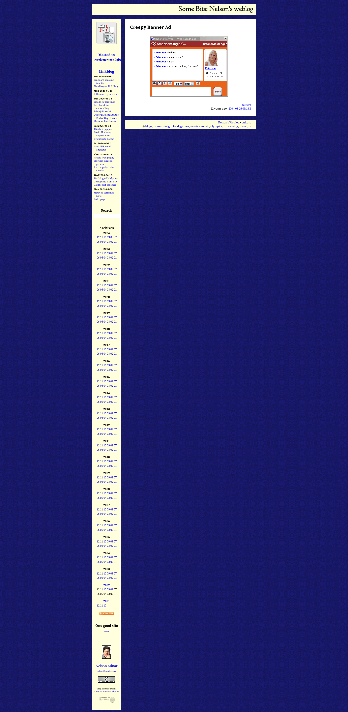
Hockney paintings (104, 101)
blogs (148, 126)
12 (98, 237)
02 (111, 242)
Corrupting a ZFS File (105, 181)
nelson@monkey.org (106, 671)
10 (105, 237)
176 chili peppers (103, 129)
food (176, 126)
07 (115, 237)
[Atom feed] (106, 613)
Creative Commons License (106, 691)
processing (231, 126)
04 (105, 242)
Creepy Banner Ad (150, 27)
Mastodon (107, 57)
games (184, 126)
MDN (106, 631)
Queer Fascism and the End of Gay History (106, 116)
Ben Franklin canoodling (101, 106)
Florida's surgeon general (103, 162)
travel (243, 126)
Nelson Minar (107, 665)
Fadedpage (99, 199)
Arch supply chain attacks (104, 169)
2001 (106, 601)
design (167, 126)
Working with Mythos (106, 178)
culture (246, 105)
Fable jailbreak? (102, 111)
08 (111, 237)
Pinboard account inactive (104, 81)
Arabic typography (104, 157)
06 (98, 242)
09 (108, 237)
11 (101, 237)
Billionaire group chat (106, 94)
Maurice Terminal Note (104, 194)
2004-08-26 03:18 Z (240, 109)
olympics (216, 126)
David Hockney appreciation (102, 133)
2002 (106, 585)
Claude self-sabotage (105, 184)
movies (195, 126)
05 (101, 242)
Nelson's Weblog (228, 122)
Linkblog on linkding (106, 86)
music (205, 126)
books (158, 126)
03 (108, 242)
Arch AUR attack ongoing (103, 148)
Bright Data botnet (104, 139)
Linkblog (106, 71)
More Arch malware (105, 121)
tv (250, 126)
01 (115, 242)
